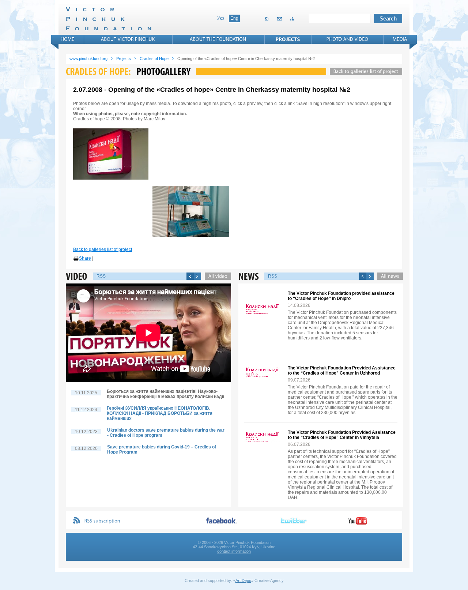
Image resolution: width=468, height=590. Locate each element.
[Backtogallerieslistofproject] (364, 71)
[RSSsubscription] (102, 521)
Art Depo (243, 580)
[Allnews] (388, 276)
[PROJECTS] (288, 39)
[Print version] (76, 259)
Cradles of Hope (154, 58)
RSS (101, 276)
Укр (220, 18)
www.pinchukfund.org (88, 58)
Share (85, 258)
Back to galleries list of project (102, 249)
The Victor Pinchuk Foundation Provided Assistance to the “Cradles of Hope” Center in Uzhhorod (342, 370)
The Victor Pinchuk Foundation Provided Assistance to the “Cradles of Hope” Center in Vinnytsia (342, 435)
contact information (234, 551)
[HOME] (68, 39)
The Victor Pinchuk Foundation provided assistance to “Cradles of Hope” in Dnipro (341, 296)
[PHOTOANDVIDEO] (348, 39)
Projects (123, 58)
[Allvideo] (216, 276)
